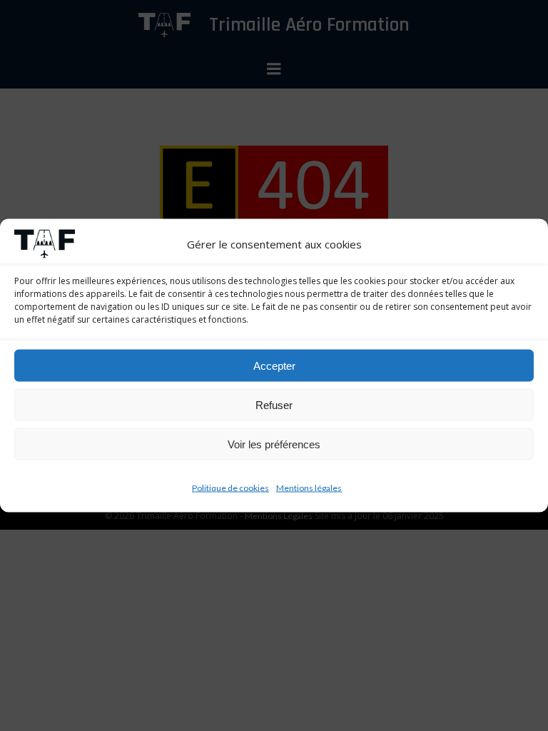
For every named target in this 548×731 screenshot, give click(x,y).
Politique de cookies (230, 488)
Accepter (274, 365)
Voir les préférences (274, 444)
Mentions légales (309, 488)
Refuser (274, 404)
